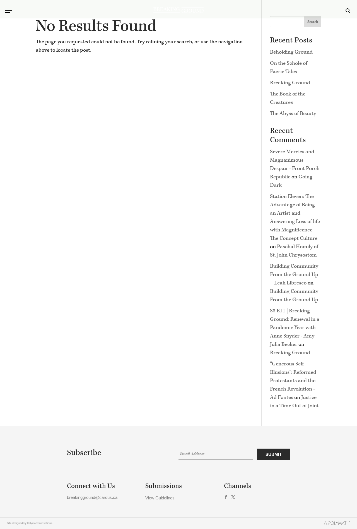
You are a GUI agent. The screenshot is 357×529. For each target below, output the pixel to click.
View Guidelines (160, 498)
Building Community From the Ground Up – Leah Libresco (294, 274)
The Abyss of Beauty (293, 113)
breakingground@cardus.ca (92, 497)
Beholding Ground (291, 52)
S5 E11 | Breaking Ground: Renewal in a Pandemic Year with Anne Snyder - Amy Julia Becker (294, 327)
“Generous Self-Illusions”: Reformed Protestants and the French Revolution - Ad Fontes (293, 380)
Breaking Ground (290, 82)
